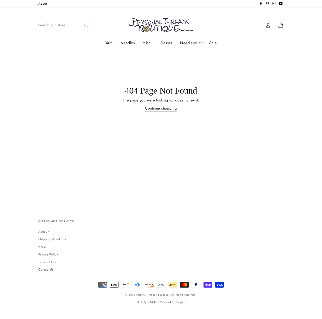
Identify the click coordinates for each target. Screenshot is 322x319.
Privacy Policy (48, 254)
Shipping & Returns (52, 239)
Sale (213, 43)
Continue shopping (161, 108)
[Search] (86, 25)
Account (44, 231)
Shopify (180, 302)
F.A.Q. (43, 247)
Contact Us (45, 269)
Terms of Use (47, 262)
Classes (166, 43)
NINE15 (152, 302)
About (42, 3)
